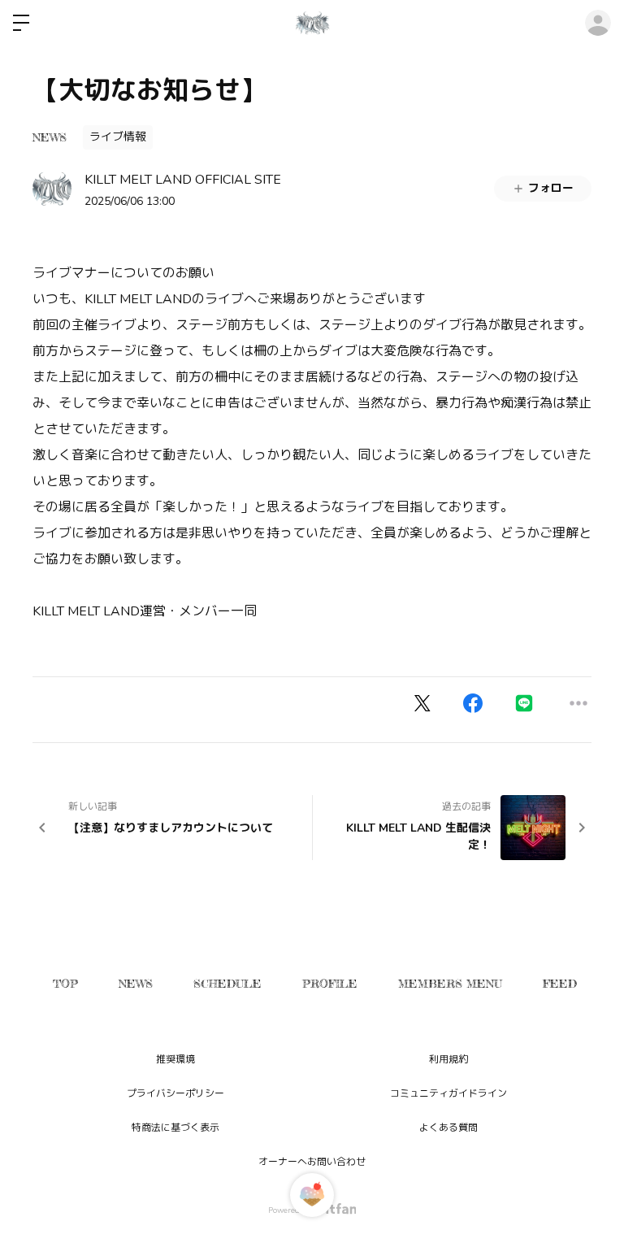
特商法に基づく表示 (175, 1127)
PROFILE (330, 983)
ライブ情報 (117, 137)
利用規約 (448, 1059)
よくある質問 (448, 1127)
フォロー (551, 188)
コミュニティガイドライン (448, 1093)
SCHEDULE (227, 983)
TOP (65, 983)
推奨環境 (175, 1059)
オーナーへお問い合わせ (312, 1161)
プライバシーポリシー (175, 1093)
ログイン (598, 23)
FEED (560, 983)
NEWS (49, 137)
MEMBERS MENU (450, 983)
